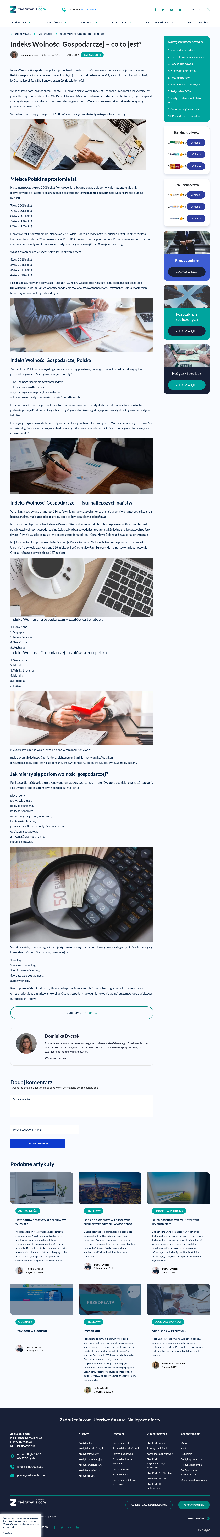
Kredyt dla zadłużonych (184, 50)
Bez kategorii (92, 54)
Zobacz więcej (186, 271)
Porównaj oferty (194, 1505)
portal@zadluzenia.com (31, 1475)
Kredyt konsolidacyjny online (187, 56)
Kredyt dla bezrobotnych (185, 84)
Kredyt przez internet (183, 70)
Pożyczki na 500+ (180, 91)
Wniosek (196, 142)
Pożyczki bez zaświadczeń (187, 115)
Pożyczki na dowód (181, 63)
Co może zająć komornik (184, 109)
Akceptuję (7, 1533)
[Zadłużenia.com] (28, 9)
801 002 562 (88, 9)
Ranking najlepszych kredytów (149, 1505)
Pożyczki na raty (180, 77)
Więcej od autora (55, 1057)
